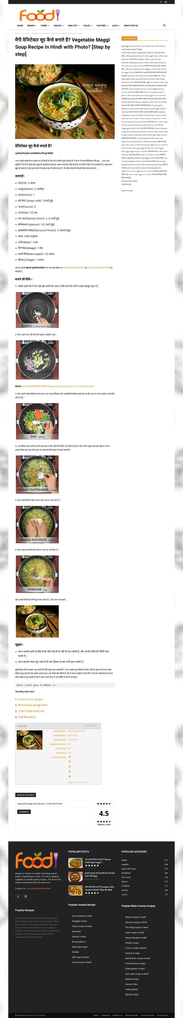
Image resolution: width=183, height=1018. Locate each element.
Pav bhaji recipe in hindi (136, 927)
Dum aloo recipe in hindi (136, 973)
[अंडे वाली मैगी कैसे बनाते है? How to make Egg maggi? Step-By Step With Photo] (75, 863)
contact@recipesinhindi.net (38, 888)
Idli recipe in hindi (80, 957)
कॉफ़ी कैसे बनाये (161, 142)
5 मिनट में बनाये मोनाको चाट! (31, 711)
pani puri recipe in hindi (148, 53)
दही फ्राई (156, 171)
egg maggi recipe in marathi (136, 151)
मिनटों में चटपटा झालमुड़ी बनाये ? (33, 705)
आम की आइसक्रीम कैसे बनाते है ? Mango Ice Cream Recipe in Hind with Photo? (58, 386)
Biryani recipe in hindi (135, 917)
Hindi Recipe (126, 184)
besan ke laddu (43, 918)
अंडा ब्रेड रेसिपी (151, 161)
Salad (86, 25)
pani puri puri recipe (129, 181)
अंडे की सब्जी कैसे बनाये (147, 128)
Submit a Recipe (131, 1015)
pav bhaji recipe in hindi (25, 918)
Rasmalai (76, 931)
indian (30, 25)
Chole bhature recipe (135, 963)
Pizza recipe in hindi (81, 962)
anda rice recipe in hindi (149, 155)
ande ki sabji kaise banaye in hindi (139, 168)
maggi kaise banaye (133, 158)
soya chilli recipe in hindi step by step (136, 145)
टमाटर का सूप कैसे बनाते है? (98, 267)
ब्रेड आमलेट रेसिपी (134, 155)
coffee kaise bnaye (150, 142)
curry (44, 25)
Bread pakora (78, 941)
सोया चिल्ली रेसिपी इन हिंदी (159, 174)
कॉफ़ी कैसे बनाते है (153, 151)
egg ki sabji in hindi (160, 135)
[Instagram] (166, 2)
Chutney (101, 25)
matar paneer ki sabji (134, 49)
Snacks (57, 25)
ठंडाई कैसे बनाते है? (27, 717)
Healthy (72, 25)
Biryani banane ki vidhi (136, 937)
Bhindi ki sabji (131, 994)
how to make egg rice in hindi (140, 174)
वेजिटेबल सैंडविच (126, 178)
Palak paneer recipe (135, 968)
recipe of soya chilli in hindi (155, 118)
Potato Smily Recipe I (31, 699)
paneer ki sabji (127, 191)
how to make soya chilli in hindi (140, 135)
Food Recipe (40, 1015)
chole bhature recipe (37, 927)
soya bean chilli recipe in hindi (133, 118)
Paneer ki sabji (132, 953)
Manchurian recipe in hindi (137, 958)
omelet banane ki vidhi (145, 138)
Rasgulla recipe (79, 921)
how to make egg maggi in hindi (138, 148)
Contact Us (105, 1015)
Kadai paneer (131, 989)
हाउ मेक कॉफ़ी (159, 158)
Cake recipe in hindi (134, 932)
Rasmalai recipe (79, 946)
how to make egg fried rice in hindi (139, 171)
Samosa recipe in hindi (136, 922)
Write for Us (131, 25)
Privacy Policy (162, 1015)
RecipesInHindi (27, 1015)
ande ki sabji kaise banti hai (151, 165)
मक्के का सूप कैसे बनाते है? (74, 267)
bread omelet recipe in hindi (155, 115)
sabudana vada (22, 937)
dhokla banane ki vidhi (43, 924)
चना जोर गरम (159, 125)
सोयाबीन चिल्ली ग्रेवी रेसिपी (129, 138)
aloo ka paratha (49, 930)
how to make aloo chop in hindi (146, 132)
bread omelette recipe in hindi (133, 122)
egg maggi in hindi (148, 158)
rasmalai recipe (36, 937)
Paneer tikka (131, 984)
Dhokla (75, 951)
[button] (164, 25)
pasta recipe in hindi (44, 934)
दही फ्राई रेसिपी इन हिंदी (150, 112)
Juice (115, 25)
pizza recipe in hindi (23, 924)
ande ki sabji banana (142, 109)
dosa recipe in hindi (50, 921)
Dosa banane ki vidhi (82, 915)
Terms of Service (147, 1015)
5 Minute (26, 33)
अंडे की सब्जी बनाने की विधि (135, 112)
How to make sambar (136, 947)
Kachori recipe (79, 936)
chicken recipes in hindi (31, 921)
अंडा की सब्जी (150, 122)
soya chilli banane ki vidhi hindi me (141, 125)
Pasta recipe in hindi (82, 926)
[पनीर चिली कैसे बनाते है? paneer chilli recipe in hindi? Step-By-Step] (75, 890)
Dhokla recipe (132, 942)
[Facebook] (161, 2)
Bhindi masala (132, 979)
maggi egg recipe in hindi (131, 128)
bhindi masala (35, 930)
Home (20, 25)
